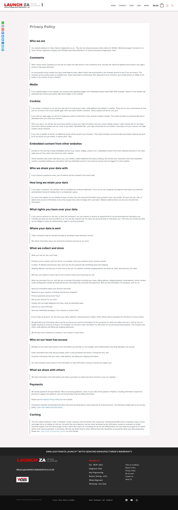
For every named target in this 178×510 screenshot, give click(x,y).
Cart (103, 500)
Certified (71, 500)
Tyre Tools (102, 484)
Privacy (55, 500)
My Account (129, 473)
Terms (60, 500)
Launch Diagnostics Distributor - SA (17, 7)
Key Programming (96, 472)
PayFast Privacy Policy (51, 399)
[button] (172, 5)
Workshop (93, 484)
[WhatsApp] (137, 500)
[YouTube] (132, 500)
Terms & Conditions (132, 465)
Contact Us (129, 476)
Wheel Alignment (96, 480)
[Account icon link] (167, 5)
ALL (90, 465)
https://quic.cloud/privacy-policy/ (53, 431)
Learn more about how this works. (50, 407)
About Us (128, 479)
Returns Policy (130, 468)
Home (91, 500)
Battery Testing (95, 476)
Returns (65, 500)
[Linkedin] (126, 500)
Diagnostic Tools (95, 469)
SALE (101, 465)
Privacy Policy (130, 471)
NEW (95, 465)
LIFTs (105, 476)
